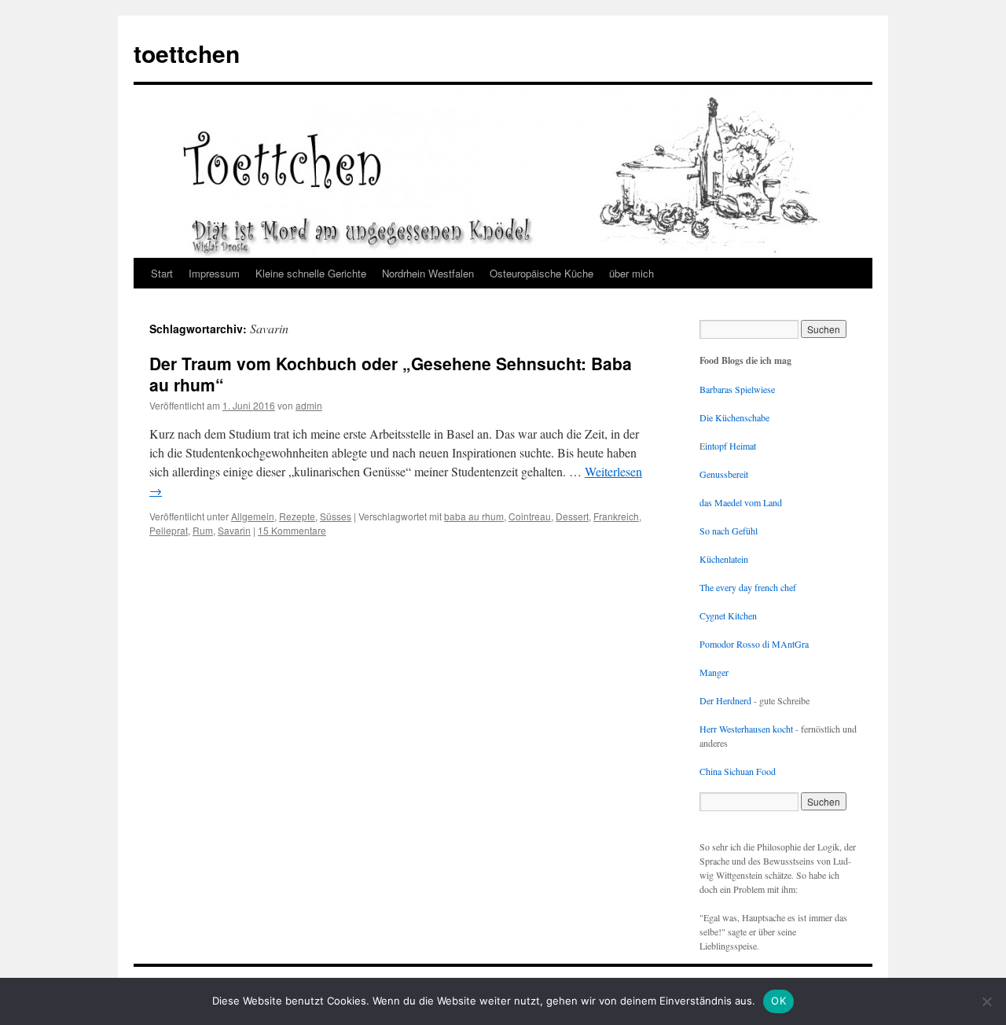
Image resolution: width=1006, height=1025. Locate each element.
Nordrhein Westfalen (428, 273)
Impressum (214, 273)
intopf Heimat (730, 445)
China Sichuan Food (737, 771)
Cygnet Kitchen (728, 615)
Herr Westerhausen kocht (746, 728)
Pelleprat (168, 530)
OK (778, 1000)
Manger (714, 672)
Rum (203, 530)
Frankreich (616, 516)
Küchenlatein (723, 559)
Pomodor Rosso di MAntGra (754, 643)
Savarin (234, 530)
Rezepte (297, 516)
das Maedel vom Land (740, 502)
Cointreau (530, 516)
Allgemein (252, 516)
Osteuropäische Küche (541, 273)
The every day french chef (747, 587)
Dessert (572, 516)
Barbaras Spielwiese (737, 389)
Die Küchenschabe (734, 417)
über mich (631, 273)
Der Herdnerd (725, 700)
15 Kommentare (292, 530)
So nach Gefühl (728, 530)
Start (162, 273)
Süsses (335, 516)
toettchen (187, 53)
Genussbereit (723, 474)
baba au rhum (474, 516)
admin (309, 405)
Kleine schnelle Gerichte (310, 273)
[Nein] (986, 1001)
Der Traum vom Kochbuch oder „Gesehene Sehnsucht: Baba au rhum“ (390, 373)
